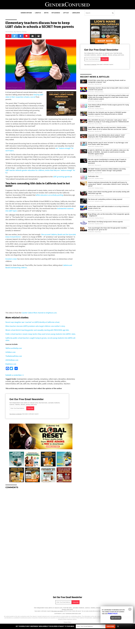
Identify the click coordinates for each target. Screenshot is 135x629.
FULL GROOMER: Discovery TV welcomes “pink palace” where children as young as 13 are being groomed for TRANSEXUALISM (108, 121)
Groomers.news (11, 259)
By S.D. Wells (98, 123)
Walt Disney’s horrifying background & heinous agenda (105, 222)
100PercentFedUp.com (13, 348)
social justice (58, 384)
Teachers (67, 384)
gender (22, 381)
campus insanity (33, 379)
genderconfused (26, 13)
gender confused (32, 381)
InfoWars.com (10, 352)
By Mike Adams (99, 156)
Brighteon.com (10, 364)
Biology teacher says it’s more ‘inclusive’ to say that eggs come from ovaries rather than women (108, 143)
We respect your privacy (57, 611)
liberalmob (76, 13)
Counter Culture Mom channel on (39, 313)
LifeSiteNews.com (11, 360)
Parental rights (36, 384)
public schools (47, 384)
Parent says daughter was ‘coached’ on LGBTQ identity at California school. (32, 322)
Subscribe (110, 626)
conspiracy (44, 379)
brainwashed (21, 379)
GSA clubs (50, 381)
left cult (19, 384)
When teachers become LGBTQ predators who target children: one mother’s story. (35, 326)
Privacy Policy (67, 622)
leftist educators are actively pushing (49, 195)
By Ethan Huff (98, 84)
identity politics (60, 381)
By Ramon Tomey (99, 91)
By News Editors (99, 146)
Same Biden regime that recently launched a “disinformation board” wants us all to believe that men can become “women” (107, 128)
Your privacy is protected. (15, 414)
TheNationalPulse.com (13, 356)
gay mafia (15, 381)
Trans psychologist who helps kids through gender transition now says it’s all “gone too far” (107, 229)
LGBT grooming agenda (61, 177)
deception (62, 379)
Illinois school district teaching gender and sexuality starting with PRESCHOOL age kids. (37, 330)
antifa (46, 13)
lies (28, 384)
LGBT (24, 384)
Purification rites (93, 176)
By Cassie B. (98, 165)
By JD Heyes (98, 231)
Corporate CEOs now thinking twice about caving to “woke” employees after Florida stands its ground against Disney (106, 136)
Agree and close (115, 618)
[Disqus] (40, 514)
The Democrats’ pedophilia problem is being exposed (105, 199)
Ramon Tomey (21, 32)
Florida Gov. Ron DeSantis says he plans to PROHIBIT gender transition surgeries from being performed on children (107, 113)
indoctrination (10, 384)
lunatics (38, 13)
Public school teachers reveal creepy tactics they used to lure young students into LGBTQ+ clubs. (40, 334)
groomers (42, 381)
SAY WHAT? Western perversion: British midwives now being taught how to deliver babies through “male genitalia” (107, 169)
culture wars (53, 379)
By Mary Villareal (99, 108)
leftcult (66, 13)
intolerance (55, 13)
